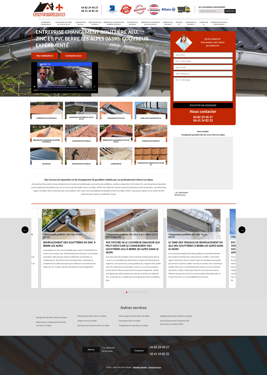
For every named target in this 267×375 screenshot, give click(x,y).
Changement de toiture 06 (132, 23)
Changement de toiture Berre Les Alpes (51, 318)
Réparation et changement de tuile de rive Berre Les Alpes (51, 324)
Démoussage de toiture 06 (191, 23)
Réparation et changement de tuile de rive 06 (150, 23)
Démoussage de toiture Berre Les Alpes (134, 316)
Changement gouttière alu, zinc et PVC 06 (63, 23)
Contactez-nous (154, 368)
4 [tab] (135, 292)
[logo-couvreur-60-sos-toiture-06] (48, 9)
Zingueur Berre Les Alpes (87, 321)
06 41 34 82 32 (89, 11)
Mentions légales (140, 368)
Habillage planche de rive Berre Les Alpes (176, 316)
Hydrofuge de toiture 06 (168, 23)
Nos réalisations (44, 56)
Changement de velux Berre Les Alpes (133, 326)
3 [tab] (132, 292)
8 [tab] (146, 292)
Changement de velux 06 (80, 23)
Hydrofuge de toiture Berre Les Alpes (91, 316)
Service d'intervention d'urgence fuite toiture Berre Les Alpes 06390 (174, 322)
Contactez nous (73, 56)
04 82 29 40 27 (89, 7)
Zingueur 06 (179, 23)
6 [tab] (140, 292)
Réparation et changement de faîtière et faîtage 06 (113, 23)
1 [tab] (126, 292)
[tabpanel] (133, 250)
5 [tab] (137, 292)
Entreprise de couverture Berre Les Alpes (93, 326)
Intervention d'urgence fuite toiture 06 (219, 23)
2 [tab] (129, 292)
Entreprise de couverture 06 (46, 23)
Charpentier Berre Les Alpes (129, 321)
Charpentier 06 (203, 23)
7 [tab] (143, 292)
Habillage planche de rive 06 (95, 23)
